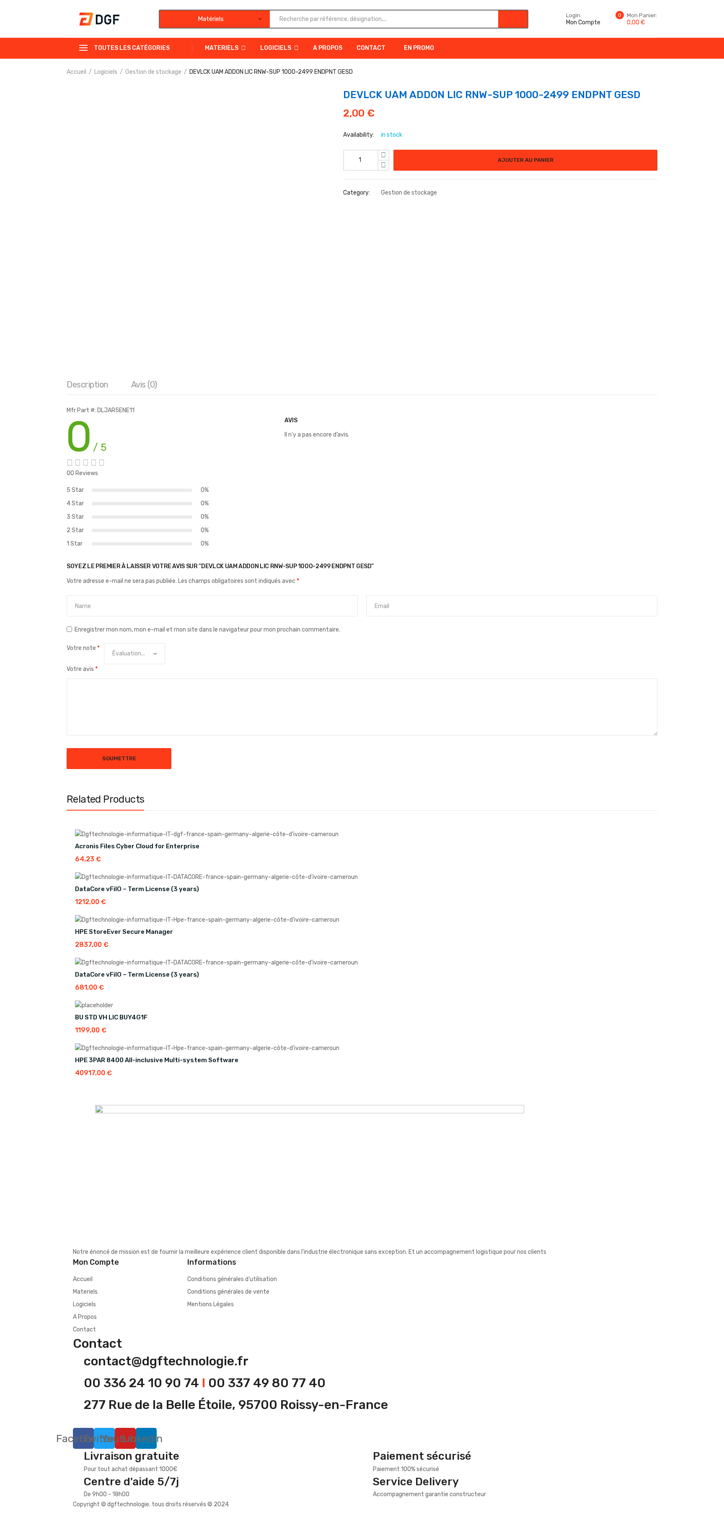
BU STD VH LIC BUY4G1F (111, 1017)
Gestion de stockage (153, 71)
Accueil (76, 71)
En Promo (419, 48)
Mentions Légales (210, 1304)
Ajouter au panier (525, 160)
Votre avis (82, 669)
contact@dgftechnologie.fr (166, 1361)
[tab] (87, 386)
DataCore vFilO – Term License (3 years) (137, 889)
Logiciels (275, 48)
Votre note (83, 648)
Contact (371, 48)
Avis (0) (144, 385)
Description (87, 385)
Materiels (221, 48)
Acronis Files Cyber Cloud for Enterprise (137, 846)
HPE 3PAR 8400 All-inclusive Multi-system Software (156, 1060)
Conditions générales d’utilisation (232, 1279)
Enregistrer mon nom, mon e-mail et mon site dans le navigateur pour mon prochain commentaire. (207, 629)
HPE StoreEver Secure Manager (124, 932)
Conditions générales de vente (228, 1291)
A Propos (327, 48)
